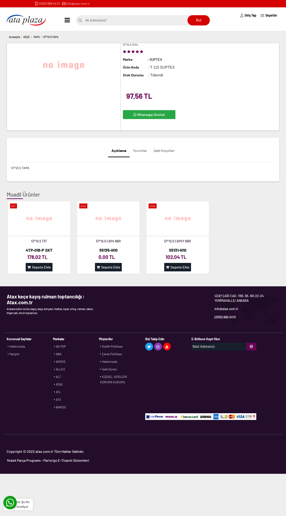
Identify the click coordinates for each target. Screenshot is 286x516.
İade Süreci (109, 369)
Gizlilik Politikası (112, 346)
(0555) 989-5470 (49, 3)
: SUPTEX (154, 59)
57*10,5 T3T (39, 241)
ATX (58, 399)
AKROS (60, 361)
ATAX (59, 384)
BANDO (61, 407)
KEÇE (26, 36)
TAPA (36, 36)
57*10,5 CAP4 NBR (108, 241)
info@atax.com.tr (78, 3)
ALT (58, 377)
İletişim (14, 354)
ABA (58, 354)
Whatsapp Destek (151, 114)
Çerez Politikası (112, 354)
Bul (198, 20)
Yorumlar (140, 150)
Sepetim (271, 15)
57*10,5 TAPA (51, 36)
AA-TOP (61, 346)
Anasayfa (14, 36)
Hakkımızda (17, 346)
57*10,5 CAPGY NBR (177, 241)
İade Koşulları (164, 150)
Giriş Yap (250, 15)
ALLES (60, 369)
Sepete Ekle (41, 267)
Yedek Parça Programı (24, 460)
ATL (58, 392)
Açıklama (118, 150)
